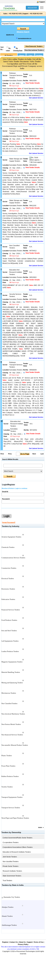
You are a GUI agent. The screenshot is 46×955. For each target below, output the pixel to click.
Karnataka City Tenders (12, 897)
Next (34, 454)
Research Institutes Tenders (12, 871)
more (40, 827)
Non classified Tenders (11, 861)
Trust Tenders (7, 880)
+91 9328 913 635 (14, 14)
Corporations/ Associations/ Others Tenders (18, 847)
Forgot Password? (8, 522)
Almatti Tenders (7, 916)
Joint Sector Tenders (10, 857)
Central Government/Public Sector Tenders (17, 838)
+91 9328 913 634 (36, 14)
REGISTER (32, 8)
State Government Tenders (12, 876)
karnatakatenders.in (24, 38)
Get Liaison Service (36, 98)
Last (42, 454)
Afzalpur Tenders (7, 907)
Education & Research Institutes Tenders (17, 852)
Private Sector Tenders (10, 866)
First (2, 454)
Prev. (10, 454)
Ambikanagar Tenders (9, 925)
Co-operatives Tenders (11, 842)
